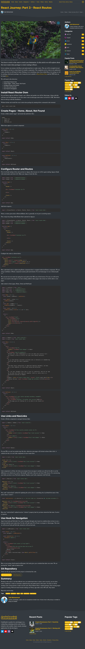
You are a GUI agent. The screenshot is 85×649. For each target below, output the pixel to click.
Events (20, 2)
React (66, 12)
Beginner (8, 593)
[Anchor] (18, 59)
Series (46, 2)
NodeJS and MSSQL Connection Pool (75, 72)
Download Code (7, 575)
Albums (50, 2)
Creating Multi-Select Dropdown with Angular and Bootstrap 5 (76, 66)
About (16, 2)
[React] (58, 23)
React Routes (33, 593)
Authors (33, 2)
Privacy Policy (55, 640)
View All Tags (68, 91)
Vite (22, 593)
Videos (42, 2)
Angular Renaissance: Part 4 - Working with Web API (47, 629)
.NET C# (75, 34)
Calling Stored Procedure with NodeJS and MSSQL (76, 61)
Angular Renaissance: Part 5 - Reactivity (46, 622)
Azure (75, 41)
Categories (26, 2)
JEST (75, 47)
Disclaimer (49, 640)
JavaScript (13, 593)
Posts (38, 2)
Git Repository (18, 575)
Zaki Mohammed (8, 12)
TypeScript (68, 87)
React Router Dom (42, 74)
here (7, 76)
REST (76, 87)
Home (12, 2)
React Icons (26, 593)
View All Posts (68, 76)
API (74, 84)
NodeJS (75, 50)
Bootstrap (68, 89)
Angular (75, 37)
